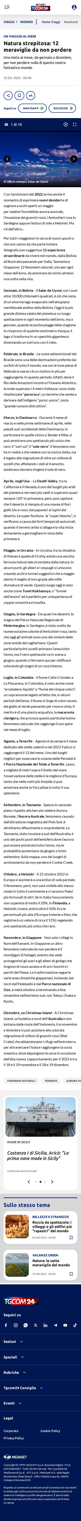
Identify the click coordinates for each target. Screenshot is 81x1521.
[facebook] (6, 1325)
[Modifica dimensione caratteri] (30, 95)
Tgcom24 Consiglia (20, 1388)
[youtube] (65, 1325)
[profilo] (74, 7)
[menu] (7, 7)
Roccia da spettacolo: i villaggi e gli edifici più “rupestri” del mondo (52, 1226)
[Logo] (40, 7)
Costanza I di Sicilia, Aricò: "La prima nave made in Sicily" (38, 1155)
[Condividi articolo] (8, 95)
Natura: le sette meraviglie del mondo (51, 1263)
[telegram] (55, 1325)
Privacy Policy (14, 1438)
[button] (40, 7)
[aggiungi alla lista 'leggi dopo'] (19, 95)
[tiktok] (75, 1325)
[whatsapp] (25, 1325)
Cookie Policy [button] (50, 1431)
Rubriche (11, 1372)
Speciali (10, 1357)
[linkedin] (45, 1325)
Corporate (11, 1431)
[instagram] (16, 1325)
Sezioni (10, 1341)
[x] (35, 1325)
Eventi (9, 1403)
